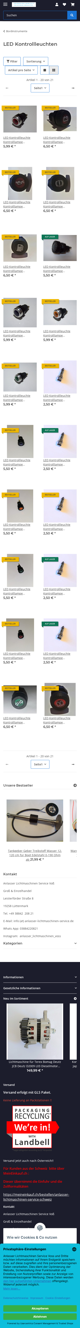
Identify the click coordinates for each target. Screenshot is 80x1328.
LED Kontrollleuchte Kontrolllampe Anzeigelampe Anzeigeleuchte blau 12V (57, 398)
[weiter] (73, 88)
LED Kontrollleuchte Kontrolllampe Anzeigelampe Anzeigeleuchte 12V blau (56, 269)
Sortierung (33, 61)
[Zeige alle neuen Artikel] (75, 998)
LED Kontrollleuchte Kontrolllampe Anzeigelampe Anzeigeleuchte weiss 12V (58, 656)
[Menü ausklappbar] (5, 2)
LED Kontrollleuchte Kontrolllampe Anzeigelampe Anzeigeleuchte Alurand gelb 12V (59, 333)
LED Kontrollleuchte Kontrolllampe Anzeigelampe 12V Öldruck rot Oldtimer (17, 204)
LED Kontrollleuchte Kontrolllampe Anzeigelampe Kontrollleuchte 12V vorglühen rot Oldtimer (59, 720)
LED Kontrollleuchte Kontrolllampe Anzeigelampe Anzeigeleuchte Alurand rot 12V (19, 140)
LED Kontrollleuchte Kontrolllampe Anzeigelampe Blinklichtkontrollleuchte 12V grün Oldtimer (20, 720)
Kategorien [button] (12, 943)
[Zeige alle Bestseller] (75, 785)
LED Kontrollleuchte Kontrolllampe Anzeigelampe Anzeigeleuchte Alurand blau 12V (19, 333)
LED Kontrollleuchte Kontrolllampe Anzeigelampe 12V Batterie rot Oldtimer (57, 140)
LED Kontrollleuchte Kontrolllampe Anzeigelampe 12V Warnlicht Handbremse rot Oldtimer (59, 204)
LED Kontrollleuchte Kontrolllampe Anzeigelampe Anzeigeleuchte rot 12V (59, 591)
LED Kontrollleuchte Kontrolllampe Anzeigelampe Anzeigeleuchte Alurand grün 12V (19, 398)
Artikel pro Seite (19, 70)
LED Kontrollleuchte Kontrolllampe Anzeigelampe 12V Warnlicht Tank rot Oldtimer (16, 269)
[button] (57, 4)
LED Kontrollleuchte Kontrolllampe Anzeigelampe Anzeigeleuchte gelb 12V (57, 462)
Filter (13, 61)
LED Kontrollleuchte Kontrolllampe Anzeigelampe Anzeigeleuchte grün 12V (57, 527)
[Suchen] (72, 15)
